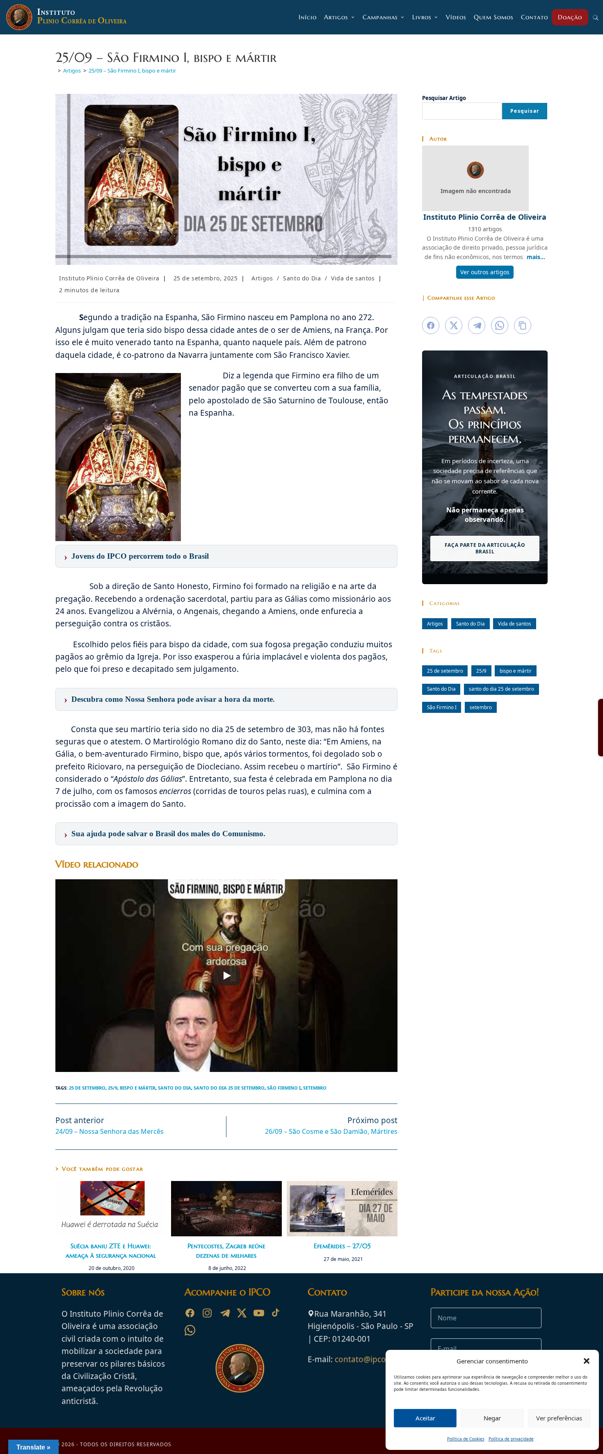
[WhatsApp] (190, 1330)
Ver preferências (559, 1418)
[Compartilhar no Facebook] (430, 325)
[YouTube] (259, 1313)
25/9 (112, 1088)
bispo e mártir (137, 1088)
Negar (492, 1418)
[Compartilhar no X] (453, 325)
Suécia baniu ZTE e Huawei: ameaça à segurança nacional (111, 1250)
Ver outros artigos (484, 272)
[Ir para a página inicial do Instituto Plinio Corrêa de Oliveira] (240, 1367)
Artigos (262, 278)
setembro (315, 1088)
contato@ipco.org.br (373, 1359)
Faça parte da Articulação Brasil (485, 548)
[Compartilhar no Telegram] (476, 325)
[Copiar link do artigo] (522, 325)
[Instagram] (207, 1313)
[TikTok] (276, 1313)
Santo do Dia (302, 278)
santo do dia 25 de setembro (229, 1088)
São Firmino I (284, 1088)
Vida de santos (353, 278)
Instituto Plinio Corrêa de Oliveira (109, 278)
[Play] (226, 975)
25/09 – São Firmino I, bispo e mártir (132, 70)
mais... (536, 257)
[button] (586, 1361)
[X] (241, 1313)
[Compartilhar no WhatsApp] (499, 325)
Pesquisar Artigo (444, 98)
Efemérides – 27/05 (342, 1246)
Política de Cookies (465, 1439)
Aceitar (425, 1418)
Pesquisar (524, 110)
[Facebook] (190, 1313)
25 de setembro (87, 1088)
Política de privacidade (511, 1439)
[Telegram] (224, 1313)
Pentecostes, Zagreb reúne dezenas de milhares (226, 1250)
